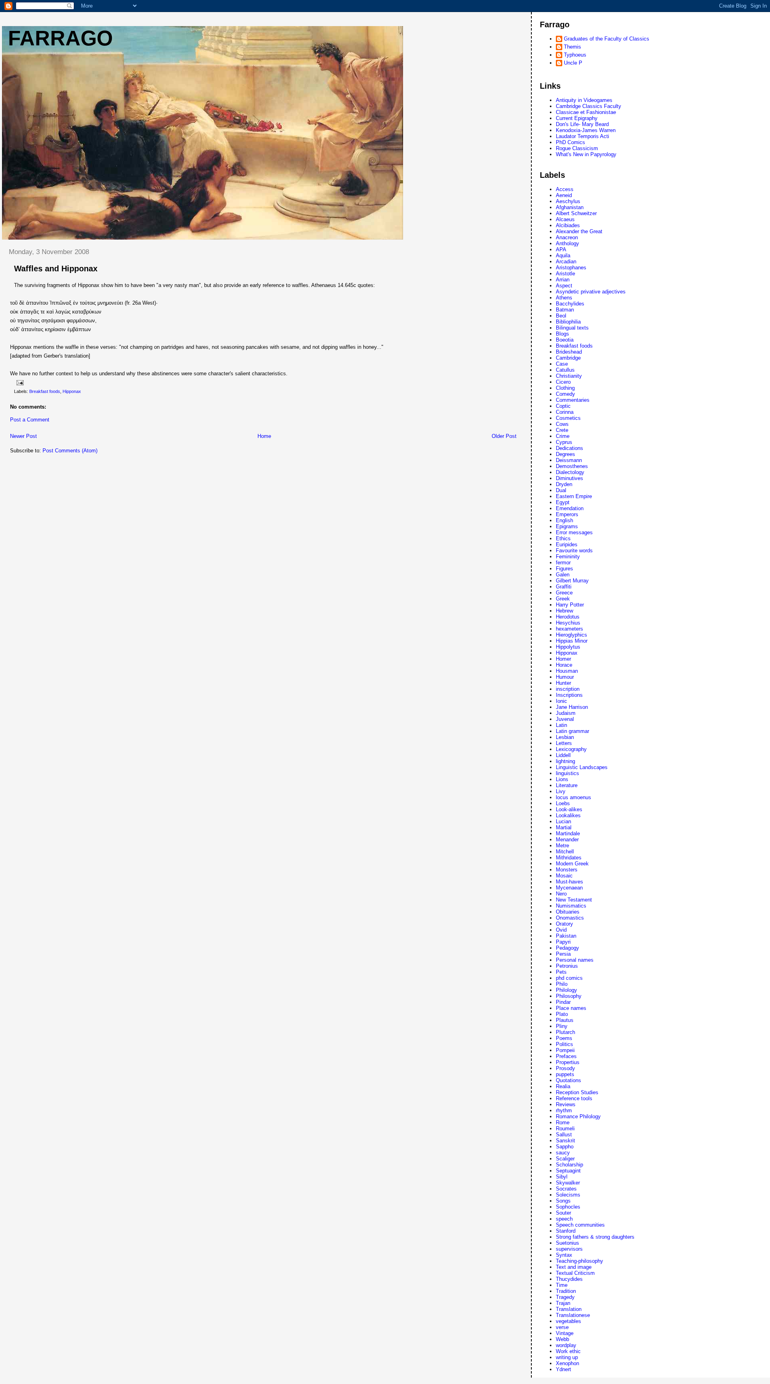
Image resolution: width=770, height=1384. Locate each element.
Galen (562, 575)
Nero (561, 894)
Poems (564, 1038)
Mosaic (564, 876)
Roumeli (565, 1129)
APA (561, 249)
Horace (564, 665)
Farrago (60, 38)
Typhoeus (575, 55)
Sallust (564, 1135)
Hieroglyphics (571, 635)
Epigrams (567, 526)
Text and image (574, 1267)
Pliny (561, 1026)
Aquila (563, 255)
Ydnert (563, 1369)
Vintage (564, 1333)
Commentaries (573, 400)
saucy (563, 1153)
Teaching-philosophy (579, 1261)
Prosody (565, 1068)
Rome (562, 1122)
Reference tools (574, 1098)
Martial (563, 827)
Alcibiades (568, 225)
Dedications (569, 448)
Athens (564, 298)
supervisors (569, 1249)
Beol (561, 316)
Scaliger (565, 1159)
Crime (562, 436)
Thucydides (569, 1279)
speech (564, 1219)
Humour (565, 677)
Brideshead (569, 352)
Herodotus (568, 617)
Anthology (567, 243)
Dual (561, 490)
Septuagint (568, 1171)
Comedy (565, 394)
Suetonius (567, 1243)
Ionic (561, 701)
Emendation (570, 508)
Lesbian (565, 737)
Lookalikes (568, 815)
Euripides (567, 544)
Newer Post (23, 436)
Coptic (563, 406)
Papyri (563, 942)
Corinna (564, 412)
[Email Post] (19, 382)
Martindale (568, 833)
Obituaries (568, 912)
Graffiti (563, 587)
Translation (569, 1309)
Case (562, 364)
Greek (563, 599)
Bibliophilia (568, 322)
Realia (563, 1086)
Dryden (564, 484)
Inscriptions (569, 695)
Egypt (562, 502)
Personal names (575, 960)
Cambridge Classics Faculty (588, 106)
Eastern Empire (574, 496)
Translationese (573, 1315)
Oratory (564, 924)
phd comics (569, 978)
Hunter (563, 683)
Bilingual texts (572, 328)
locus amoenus (573, 797)
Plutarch (565, 1032)
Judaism (565, 713)
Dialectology (570, 472)
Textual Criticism (575, 1273)
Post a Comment (29, 420)
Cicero (563, 382)
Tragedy (565, 1297)
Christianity (569, 376)
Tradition (566, 1291)
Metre (562, 846)
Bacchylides (570, 304)
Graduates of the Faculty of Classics (606, 39)
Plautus (564, 1020)
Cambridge (568, 358)
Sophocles (568, 1207)
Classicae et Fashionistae (586, 112)
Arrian (562, 280)
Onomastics (570, 918)
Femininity (568, 557)
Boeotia (564, 340)
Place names (571, 1008)
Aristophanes (571, 268)
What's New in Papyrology (586, 154)
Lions (562, 779)
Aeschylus (568, 201)
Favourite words (574, 550)
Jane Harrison (572, 707)
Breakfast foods (44, 391)
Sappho (564, 1147)
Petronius (567, 966)
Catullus (565, 370)
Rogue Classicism (577, 148)
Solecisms (568, 1195)
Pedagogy (567, 948)
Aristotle (565, 274)
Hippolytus (568, 647)
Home (264, 436)
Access (564, 189)
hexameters (569, 629)
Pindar (563, 1002)
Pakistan (566, 936)
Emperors (567, 514)
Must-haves (569, 882)
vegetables (568, 1321)
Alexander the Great (579, 231)
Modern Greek (572, 864)
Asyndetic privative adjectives (591, 292)
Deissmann (569, 460)
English (564, 520)
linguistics (567, 773)
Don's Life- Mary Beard (582, 124)
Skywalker (568, 1183)
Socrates (566, 1189)
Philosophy (569, 996)
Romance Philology (578, 1116)
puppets (565, 1074)
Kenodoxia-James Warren (586, 130)
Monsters (567, 870)
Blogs (562, 334)
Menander (567, 840)
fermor (563, 563)
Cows (562, 424)
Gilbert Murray (572, 581)
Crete (562, 430)
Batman (565, 310)
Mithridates (569, 858)
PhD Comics (570, 142)
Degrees (565, 454)
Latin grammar (572, 731)
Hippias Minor (572, 641)
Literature (567, 785)
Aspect (564, 286)
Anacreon (567, 237)
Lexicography (571, 749)
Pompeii (565, 1050)
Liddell (563, 755)
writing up (567, 1357)
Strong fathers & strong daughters (595, 1237)
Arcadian (566, 261)
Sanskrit (565, 1141)
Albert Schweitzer (576, 213)
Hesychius (568, 623)
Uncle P (573, 63)
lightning (565, 761)
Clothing (565, 388)
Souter (563, 1213)
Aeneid (564, 195)
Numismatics (571, 906)
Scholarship (569, 1165)
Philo (561, 984)
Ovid (561, 930)
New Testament (574, 900)
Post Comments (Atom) (70, 451)
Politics (564, 1044)
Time (561, 1285)
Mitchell (565, 852)
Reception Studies (577, 1092)
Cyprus (564, 442)
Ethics (563, 538)
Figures (564, 569)
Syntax (564, 1255)
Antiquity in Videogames (584, 100)
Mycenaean (569, 888)
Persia (563, 954)
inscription (568, 689)
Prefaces (566, 1056)
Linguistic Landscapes (582, 767)
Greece (564, 593)
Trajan (563, 1303)
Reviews (565, 1104)
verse (562, 1327)
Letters (564, 743)
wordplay (566, 1345)
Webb (562, 1339)
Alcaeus (565, 219)
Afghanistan (570, 207)
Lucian (563, 821)
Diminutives (569, 478)
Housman (567, 671)
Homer (563, 659)
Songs (563, 1201)
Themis (572, 47)
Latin (561, 725)
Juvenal (565, 719)
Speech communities (580, 1225)
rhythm (564, 1110)
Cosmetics (568, 418)
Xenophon (567, 1363)
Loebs (563, 803)
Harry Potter (570, 605)
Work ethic (568, 1351)
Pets (561, 972)
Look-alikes (569, 809)
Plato (562, 1014)
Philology (566, 990)
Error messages (574, 532)
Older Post (504, 436)
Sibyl (561, 1177)
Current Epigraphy (577, 118)
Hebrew (564, 611)
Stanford (565, 1231)
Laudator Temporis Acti (582, 136)
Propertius (568, 1062)
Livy (560, 791)
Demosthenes (572, 466)
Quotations (568, 1080)
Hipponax (72, 391)
